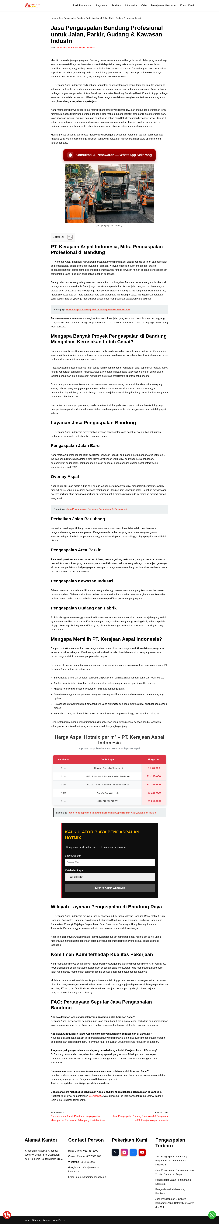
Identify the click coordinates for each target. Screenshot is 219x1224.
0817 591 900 (93, 1156)
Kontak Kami (187, 5)
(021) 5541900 (90, 1150)
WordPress (59, 1220)
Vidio (144, 5)
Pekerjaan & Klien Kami (163, 5)
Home (53, 18)
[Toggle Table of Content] (68, 237)
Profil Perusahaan (82, 5)
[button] (106, 5)
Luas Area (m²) (73, 855)
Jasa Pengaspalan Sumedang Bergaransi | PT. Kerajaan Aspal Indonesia (172, 1160)
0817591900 (95, 1096)
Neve (27, 1220)
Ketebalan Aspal (74, 870)
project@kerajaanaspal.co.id (91, 1177)
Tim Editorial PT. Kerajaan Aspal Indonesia (75, 47)
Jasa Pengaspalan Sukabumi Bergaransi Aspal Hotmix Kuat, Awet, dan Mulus (174, 1203)
